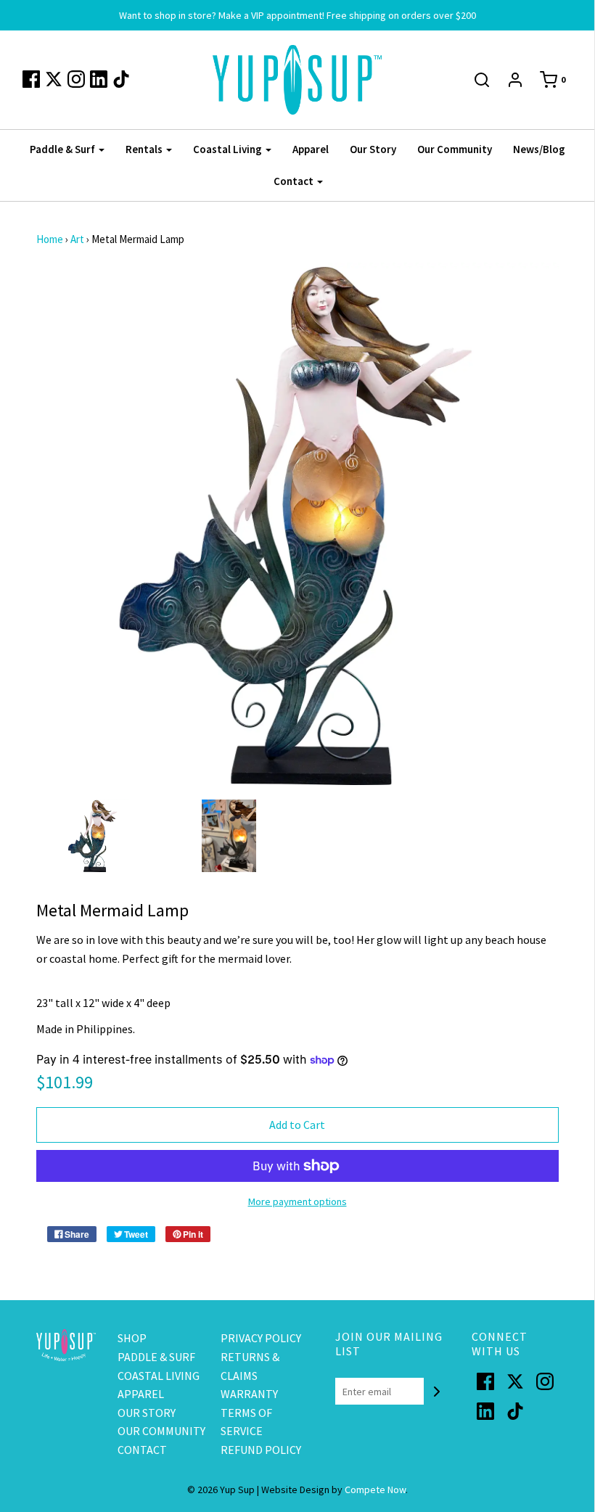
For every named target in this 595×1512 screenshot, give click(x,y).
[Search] (482, 80)
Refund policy (261, 1449)
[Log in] (515, 80)
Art (77, 239)
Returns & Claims (250, 1366)
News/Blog (539, 149)
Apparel (310, 149)
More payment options (297, 1201)
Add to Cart (297, 1124)
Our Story (373, 149)
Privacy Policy (261, 1338)
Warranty (249, 1393)
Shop (132, 1338)
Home (49, 239)
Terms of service (246, 1422)
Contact (142, 1449)
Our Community (454, 149)
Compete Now (375, 1489)
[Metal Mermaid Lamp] (93, 836)
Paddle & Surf (156, 1356)
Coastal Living (159, 1375)
